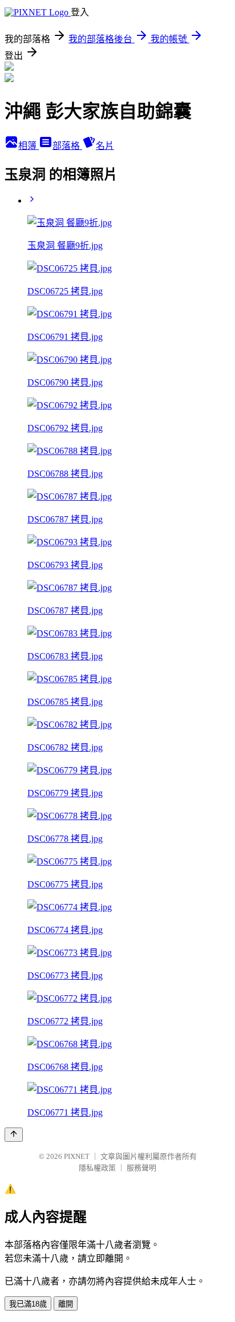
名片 (105, 146)
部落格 (67, 146)
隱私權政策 (97, 1167)
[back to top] (14, 1135)
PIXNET (77, 1156)
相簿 (28, 146)
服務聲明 (141, 1167)
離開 (65, 1304)
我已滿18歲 (28, 1304)
